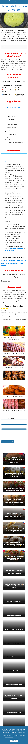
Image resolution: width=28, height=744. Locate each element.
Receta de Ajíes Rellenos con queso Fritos (13, 260)
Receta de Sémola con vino (7, 320)
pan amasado (9, 250)
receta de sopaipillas (17, 248)
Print (5, 112)
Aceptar (14, 740)
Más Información (9, 737)
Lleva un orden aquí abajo (12, 107)
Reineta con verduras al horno (21, 320)
